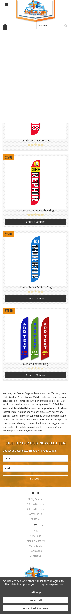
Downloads (36, 550)
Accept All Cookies (35, 608)
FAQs (35, 531)
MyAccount (35, 536)
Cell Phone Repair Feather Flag (35, 210)
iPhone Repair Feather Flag (36, 287)
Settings (35, 592)
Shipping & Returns (35, 540)
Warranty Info (36, 546)
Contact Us (35, 555)
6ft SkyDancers (35, 499)
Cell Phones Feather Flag (35, 140)
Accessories (35, 513)
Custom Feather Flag (35, 364)
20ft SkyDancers (35, 509)
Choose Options (35, 221)
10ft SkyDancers (35, 504)
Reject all (35, 600)
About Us (35, 518)
